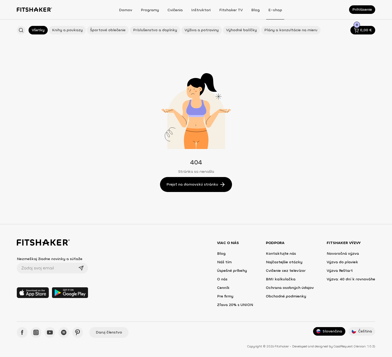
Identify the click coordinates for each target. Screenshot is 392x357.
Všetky (38, 30)
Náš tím (224, 262)
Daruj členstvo (109, 332)
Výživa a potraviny (202, 30)
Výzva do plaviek (342, 262)
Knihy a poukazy (67, 30)
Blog (255, 10)
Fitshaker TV (231, 10)
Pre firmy (225, 296)
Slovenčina (332, 331)
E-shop (275, 10)
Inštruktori (201, 10)
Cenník (223, 287)
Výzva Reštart (340, 270)
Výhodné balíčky (241, 30)
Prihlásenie (362, 9)
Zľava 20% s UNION (235, 304)
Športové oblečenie (108, 30)
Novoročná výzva (343, 253)
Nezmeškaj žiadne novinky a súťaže (49, 258)
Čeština (365, 331)
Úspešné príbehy (232, 270)
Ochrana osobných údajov (290, 287)
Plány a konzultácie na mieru (290, 30)
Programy (150, 10)
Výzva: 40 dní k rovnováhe (351, 279)
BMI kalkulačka (280, 279)
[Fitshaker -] (34, 9)
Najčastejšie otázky (284, 262)
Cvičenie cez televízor (286, 270)
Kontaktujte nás (281, 253)
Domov (125, 10)
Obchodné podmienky (286, 296)
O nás (222, 279)
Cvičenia (175, 10)
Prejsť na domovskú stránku (192, 184)
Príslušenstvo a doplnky (155, 30)
